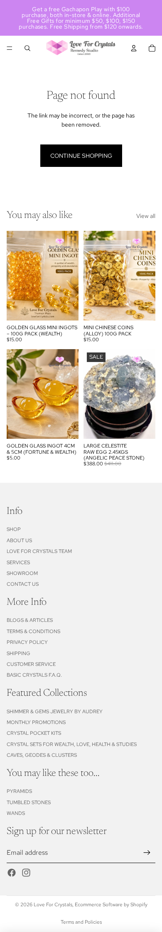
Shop (14, 529)
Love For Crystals (53, 904)
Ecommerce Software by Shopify (111, 904)
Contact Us (23, 584)
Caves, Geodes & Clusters (42, 755)
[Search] (27, 48)
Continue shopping (81, 155)
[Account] (134, 48)
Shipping (18, 653)
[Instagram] (26, 873)
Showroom (22, 573)
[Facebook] (12, 873)
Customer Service (31, 664)
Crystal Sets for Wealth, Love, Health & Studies (72, 744)
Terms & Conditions (33, 631)
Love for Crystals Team (39, 551)
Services (18, 562)
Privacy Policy (27, 642)
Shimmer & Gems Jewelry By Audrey (55, 711)
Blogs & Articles (30, 620)
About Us (19, 540)
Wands (16, 813)
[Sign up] (147, 852)
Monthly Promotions (36, 722)
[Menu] (9, 48)
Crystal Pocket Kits (34, 733)
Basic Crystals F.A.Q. (34, 675)
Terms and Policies (81, 922)
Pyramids (19, 791)
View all (145, 216)
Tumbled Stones (29, 802)
